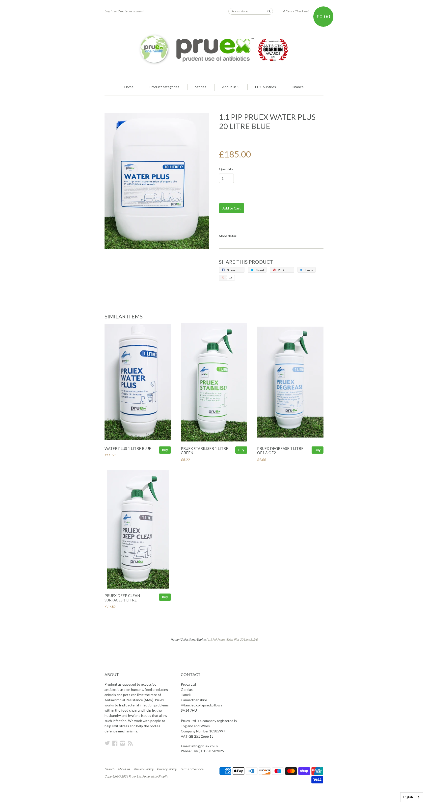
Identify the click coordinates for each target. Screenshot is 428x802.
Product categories (164, 87)
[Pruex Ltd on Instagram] (122, 743)
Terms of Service (191, 769)
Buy (165, 450)
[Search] (269, 11)
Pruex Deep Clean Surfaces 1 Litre (122, 597)
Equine (201, 639)
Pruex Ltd (135, 776)
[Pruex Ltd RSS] (130, 743)
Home (129, 87)
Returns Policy (143, 769)
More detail (228, 236)
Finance (298, 87)
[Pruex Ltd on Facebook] (115, 743)
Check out (301, 11)
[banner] (214, 49)
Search (109, 769)
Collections (187, 639)
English (408, 797)
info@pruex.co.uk (204, 746)
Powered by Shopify (155, 776)
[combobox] (411, 797)
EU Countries (265, 87)
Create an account (131, 11)
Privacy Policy (167, 769)
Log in (109, 11)
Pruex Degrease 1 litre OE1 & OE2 (280, 450)
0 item (287, 11)
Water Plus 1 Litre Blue (128, 448)
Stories (200, 87)
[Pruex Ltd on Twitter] (107, 743)
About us (229, 87)
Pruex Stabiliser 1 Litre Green (204, 450)
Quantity (226, 169)
